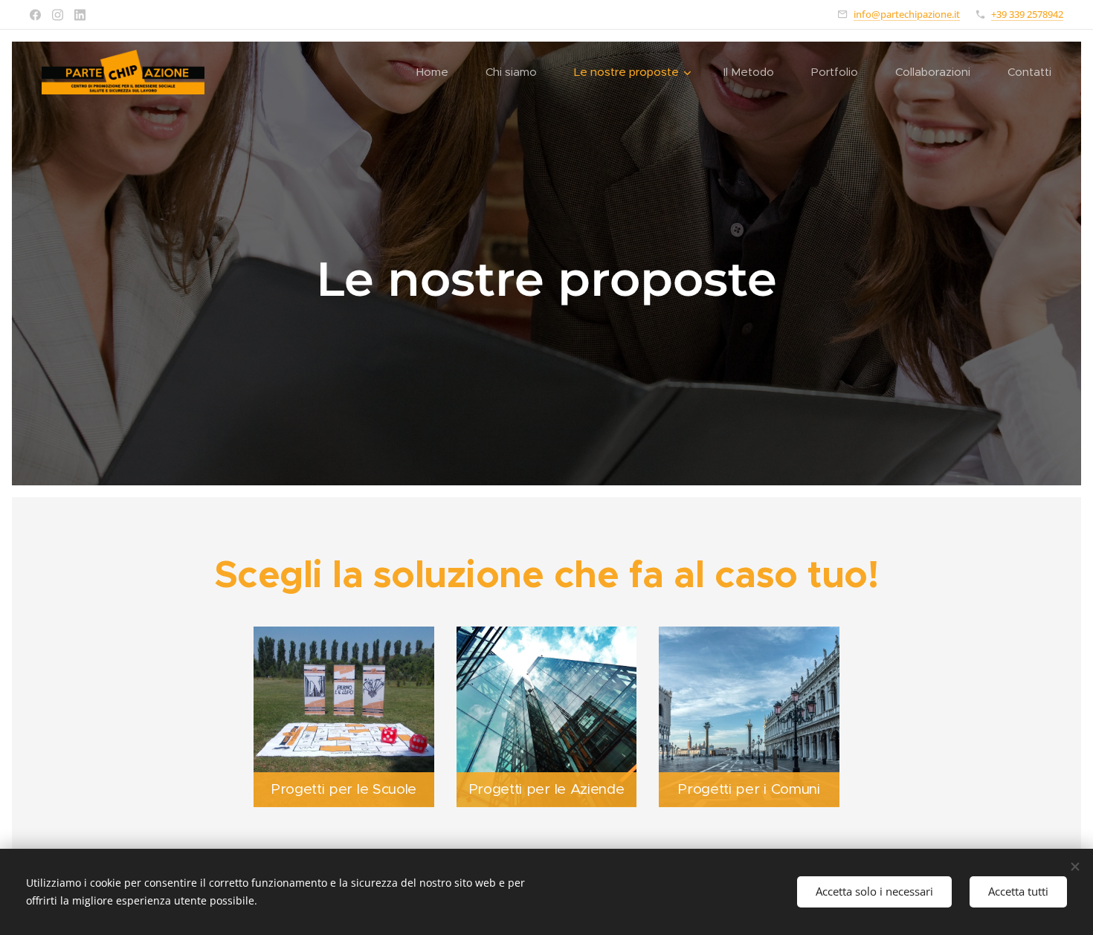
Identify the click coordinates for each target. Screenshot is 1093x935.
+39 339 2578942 (1027, 14)
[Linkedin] (80, 15)
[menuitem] (440, 72)
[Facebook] (35, 15)
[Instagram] (57, 15)
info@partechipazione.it (907, 14)
